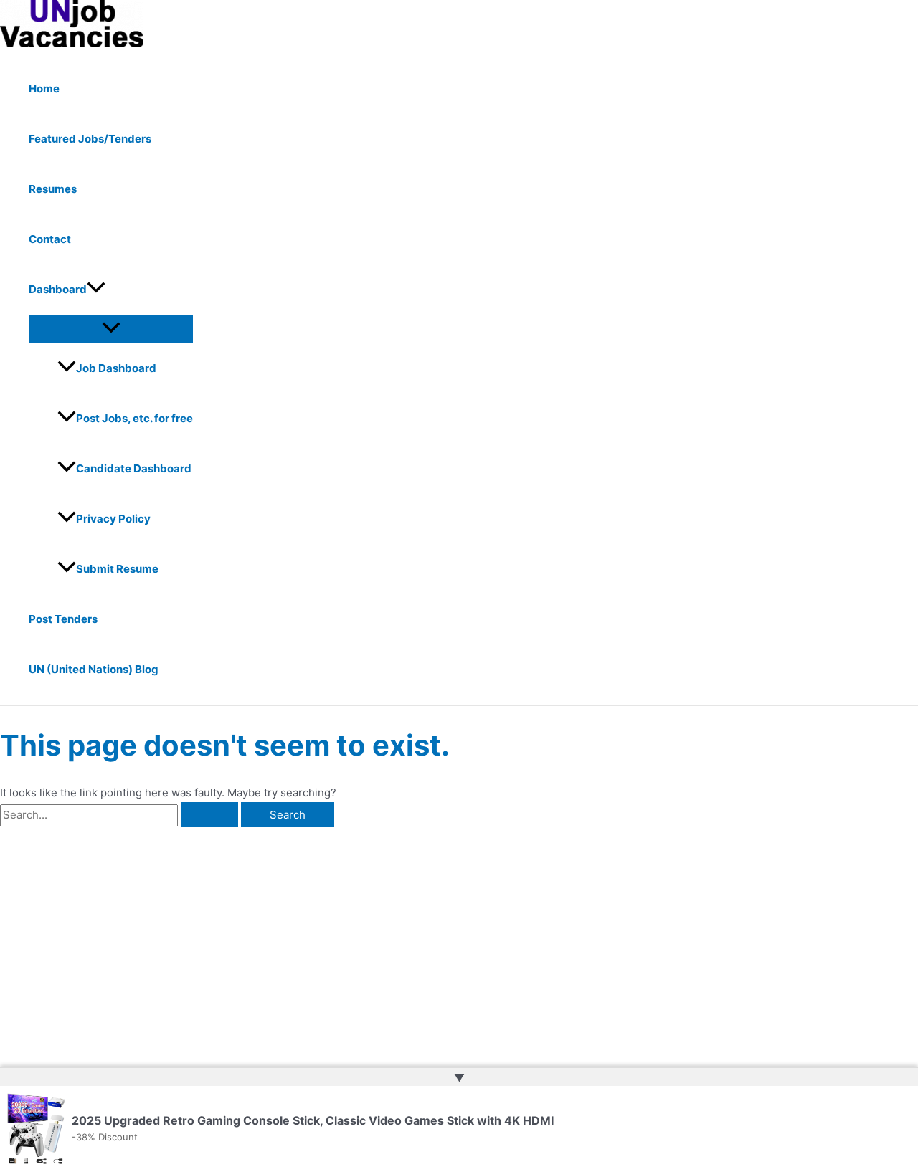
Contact (50, 239)
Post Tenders (63, 619)
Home (44, 88)
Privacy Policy (113, 518)
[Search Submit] (209, 814)
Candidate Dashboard (133, 468)
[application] (96, 290)
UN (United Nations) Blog (93, 669)
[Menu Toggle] (111, 328)
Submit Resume (117, 569)
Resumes (53, 189)
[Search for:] (120, 814)
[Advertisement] (225, 934)
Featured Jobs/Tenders (90, 139)
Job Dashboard (116, 368)
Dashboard (58, 289)
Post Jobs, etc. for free (134, 418)
